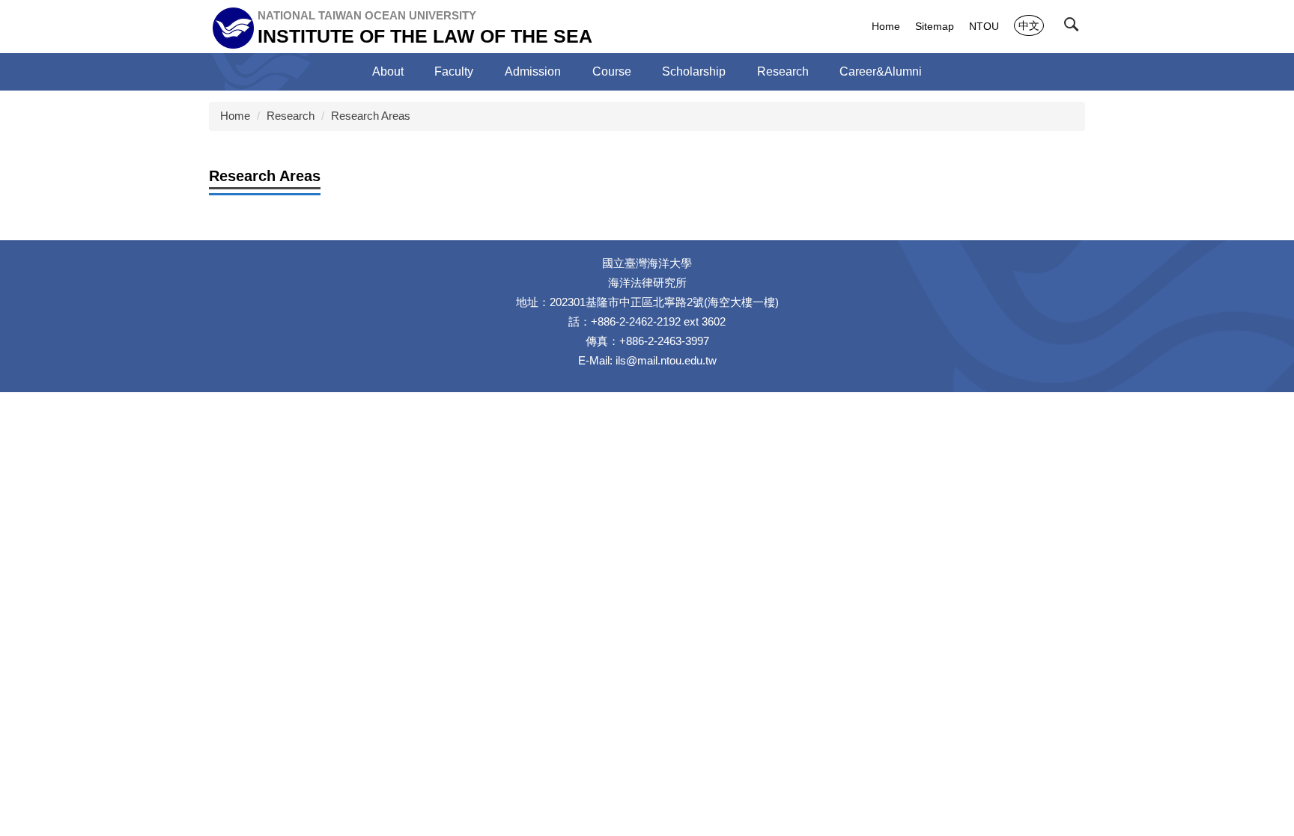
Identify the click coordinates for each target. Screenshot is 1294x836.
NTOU (984, 26)
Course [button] (611, 71)
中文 (1028, 25)
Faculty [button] (453, 71)
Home (886, 26)
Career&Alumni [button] (880, 71)
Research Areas (370, 115)
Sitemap (934, 26)
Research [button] (783, 71)
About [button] (388, 71)
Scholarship (694, 71)
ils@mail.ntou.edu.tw (666, 360)
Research (291, 115)
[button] (1074, 27)
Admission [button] (533, 71)
